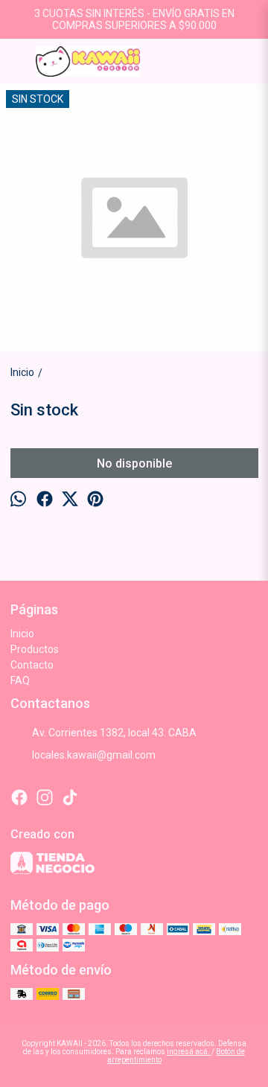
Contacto (32, 665)
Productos (34, 649)
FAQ (20, 680)
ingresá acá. (189, 1052)
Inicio (22, 634)
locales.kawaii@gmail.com (94, 755)
